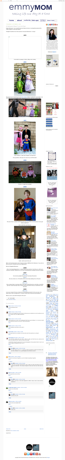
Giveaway (48, 311)
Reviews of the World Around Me (52, 332)
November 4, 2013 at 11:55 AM (20, 348)
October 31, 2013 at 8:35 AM (16, 305)
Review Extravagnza (54, 330)
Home (25, 428)
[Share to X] (12, 298)
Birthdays (48, 297)
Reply (9, 308)
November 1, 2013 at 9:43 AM (16, 372)
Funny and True (52, 310)
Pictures (48, 323)
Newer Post (8, 428)
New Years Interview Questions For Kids (54, 232)
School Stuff (54, 333)
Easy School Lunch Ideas (54, 208)
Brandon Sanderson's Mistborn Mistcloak (54, 285)
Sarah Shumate (11, 337)
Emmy (12, 348)
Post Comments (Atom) (15, 430)
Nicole (9, 372)
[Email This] (10, 298)
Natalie (9, 325)
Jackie (9, 401)
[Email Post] (8, 298)
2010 (24, 160)
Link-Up (52, 316)
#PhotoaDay (48, 294)
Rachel (9, 311)
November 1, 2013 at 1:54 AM (19, 337)
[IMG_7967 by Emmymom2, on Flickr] (24, 290)
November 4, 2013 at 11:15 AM (20, 394)
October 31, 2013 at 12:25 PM (16, 318)
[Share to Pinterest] (14, 298)
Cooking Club (55, 298)
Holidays (14, 299)
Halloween (10, 299)
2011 (25, 120)
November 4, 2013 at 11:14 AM (20, 379)
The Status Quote (51, 336)
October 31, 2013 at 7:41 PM (18, 331)
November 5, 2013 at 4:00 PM (20, 408)
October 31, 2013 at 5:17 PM (16, 325)
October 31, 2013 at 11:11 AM (16, 311)
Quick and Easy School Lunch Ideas (54, 258)
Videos (47, 339)
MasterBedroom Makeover (50, 317)
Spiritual (47, 334)
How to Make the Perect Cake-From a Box (54, 267)
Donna (9, 318)
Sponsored (53, 334)
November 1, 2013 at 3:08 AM (15, 356)
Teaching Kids (48, 335)
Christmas (48, 298)
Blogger (48, 457)
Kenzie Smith (10, 331)
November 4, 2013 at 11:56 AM (20, 363)
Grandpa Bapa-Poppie (12, 387)
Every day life (53, 301)
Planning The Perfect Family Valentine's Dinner (54, 276)
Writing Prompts (49, 340)
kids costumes (24, 97)
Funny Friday (52, 308)
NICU (47, 319)
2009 (25, 187)
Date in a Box (53, 240)
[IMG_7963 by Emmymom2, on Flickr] (24, 282)
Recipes (54, 325)
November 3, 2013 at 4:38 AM (21, 387)
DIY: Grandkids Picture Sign (53, 216)
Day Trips (54, 300)
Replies (11, 346)
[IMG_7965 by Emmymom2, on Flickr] (24, 274)
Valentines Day (54, 338)
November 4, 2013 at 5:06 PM (16, 401)
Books (54, 297)
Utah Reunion (54, 337)
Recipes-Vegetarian (49, 326)
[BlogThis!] (11, 298)
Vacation (47, 338)
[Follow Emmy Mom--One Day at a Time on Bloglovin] (52, 52)
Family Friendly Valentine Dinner (54, 249)
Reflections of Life (52, 327)
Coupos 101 (50, 299)
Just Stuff (52, 315)
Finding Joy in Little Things (52, 304)
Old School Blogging (53, 319)
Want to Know (54, 339)
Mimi (9, 356)
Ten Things (55, 335)
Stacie (9, 305)
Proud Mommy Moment (52, 325)
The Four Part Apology (53, 224)
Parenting (48, 320)
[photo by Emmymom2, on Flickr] (25, 277)
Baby (52, 295)
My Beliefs (54, 318)
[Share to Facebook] (13, 298)
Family (51, 303)
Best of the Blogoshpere (52, 296)
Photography (49, 321)
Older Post (41, 428)
